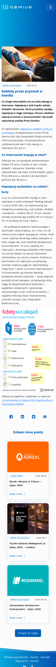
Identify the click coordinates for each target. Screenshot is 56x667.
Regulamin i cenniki (26, 660)
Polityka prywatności (16, 657)
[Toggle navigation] (50, 7)
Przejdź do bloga (28, 633)
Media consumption (12, 85)
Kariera (34, 657)
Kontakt (45, 657)
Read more (16, 493)
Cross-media (16, 476)
